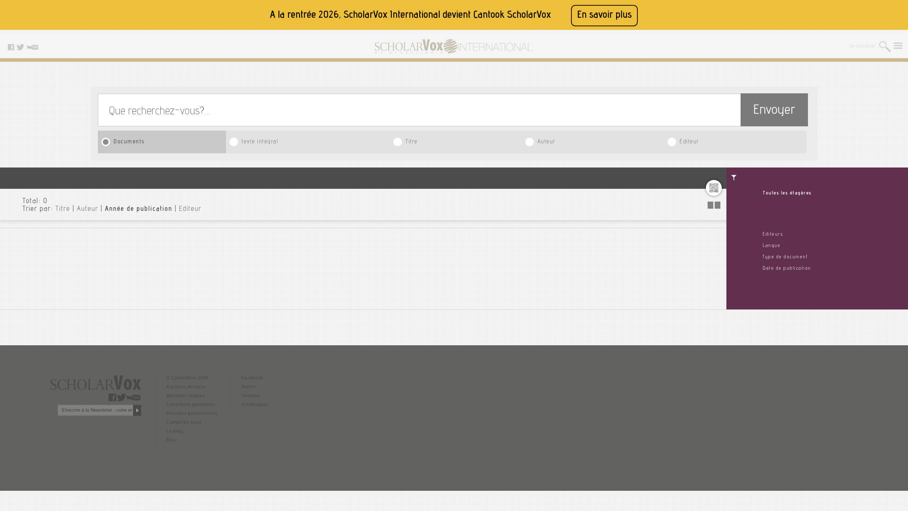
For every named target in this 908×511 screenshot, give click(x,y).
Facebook (252, 377)
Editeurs (773, 234)
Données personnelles (191, 413)
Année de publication (138, 209)
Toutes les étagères (787, 193)
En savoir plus (604, 15)
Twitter (248, 386)
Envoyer (774, 111)
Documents (129, 142)
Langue (771, 245)
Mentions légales (185, 395)
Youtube (250, 395)
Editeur (689, 142)
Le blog (174, 431)
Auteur (546, 142)
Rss (170, 440)
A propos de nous (186, 386)
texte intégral (260, 142)
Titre (411, 142)
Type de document (785, 257)
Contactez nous (183, 422)
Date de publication (787, 268)
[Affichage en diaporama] (715, 207)
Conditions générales (190, 404)
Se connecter (862, 46)
